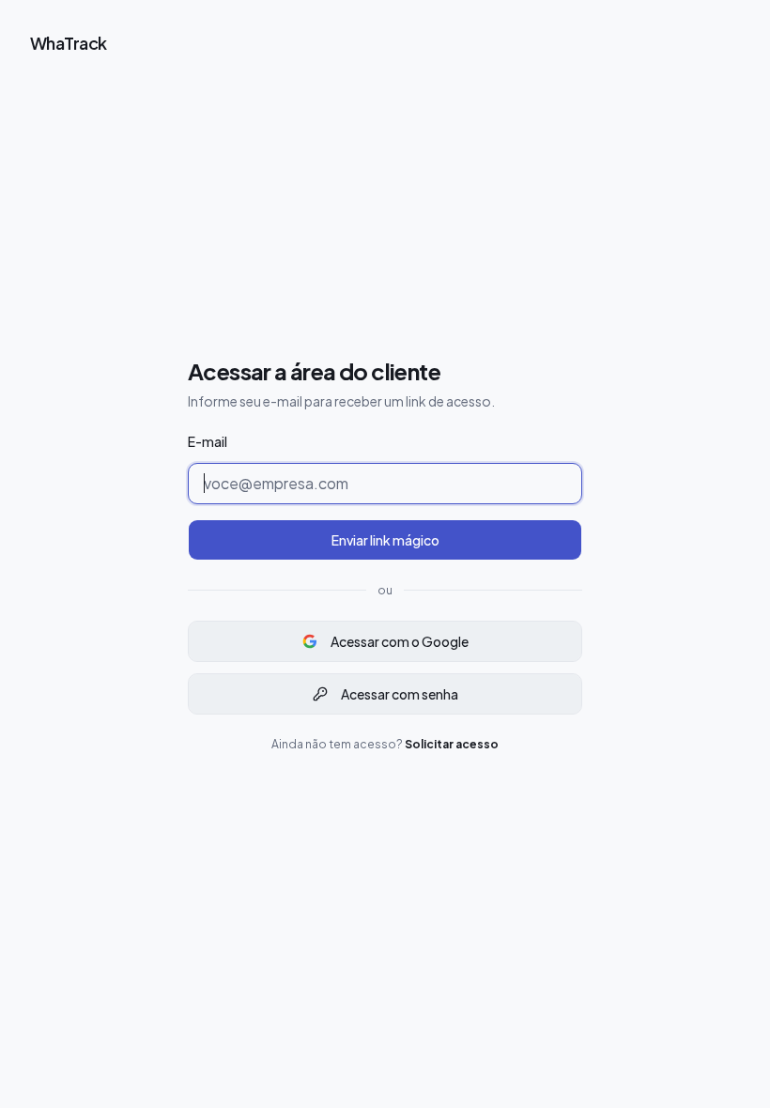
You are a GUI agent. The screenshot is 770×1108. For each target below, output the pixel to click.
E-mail (207, 441)
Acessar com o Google (400, 641)
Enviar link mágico (385, 539)
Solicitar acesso (452, 744)
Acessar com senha (399, 693)
